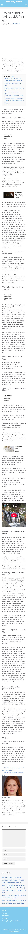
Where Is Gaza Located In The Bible (13, 903)
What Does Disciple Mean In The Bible (13, 880)
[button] (26, 5)
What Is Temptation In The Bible (11, 882)
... (3, 819)
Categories (5, 915)
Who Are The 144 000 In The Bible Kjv (13, 888)
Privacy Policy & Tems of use (11, 921)
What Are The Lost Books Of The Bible (14, 895)
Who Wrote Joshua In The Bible (11, 877)
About (4, 910)
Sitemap (4, 918)
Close (12, 76)
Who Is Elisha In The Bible (10, 898)
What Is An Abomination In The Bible (13, 885)
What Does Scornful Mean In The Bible (14, 900)
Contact (4, 913)
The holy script (14, 1)
